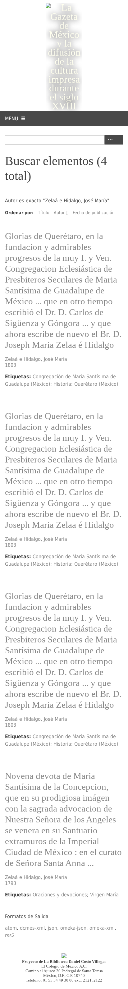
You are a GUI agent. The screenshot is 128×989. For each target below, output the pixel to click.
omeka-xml (102, 928)
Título (43, 212)
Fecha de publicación (94, 212)
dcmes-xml (32, 928)
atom (11, 928)
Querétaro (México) (96, 384)
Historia (62, 384)
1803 (10, 365)
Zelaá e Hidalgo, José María (36, 359)
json (52, 928)
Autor (59, 212)
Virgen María (104, 895)
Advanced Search (109, 140)
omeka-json (73, 928)
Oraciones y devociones (60, 895)
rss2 (10, 935)
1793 (10, 883)
